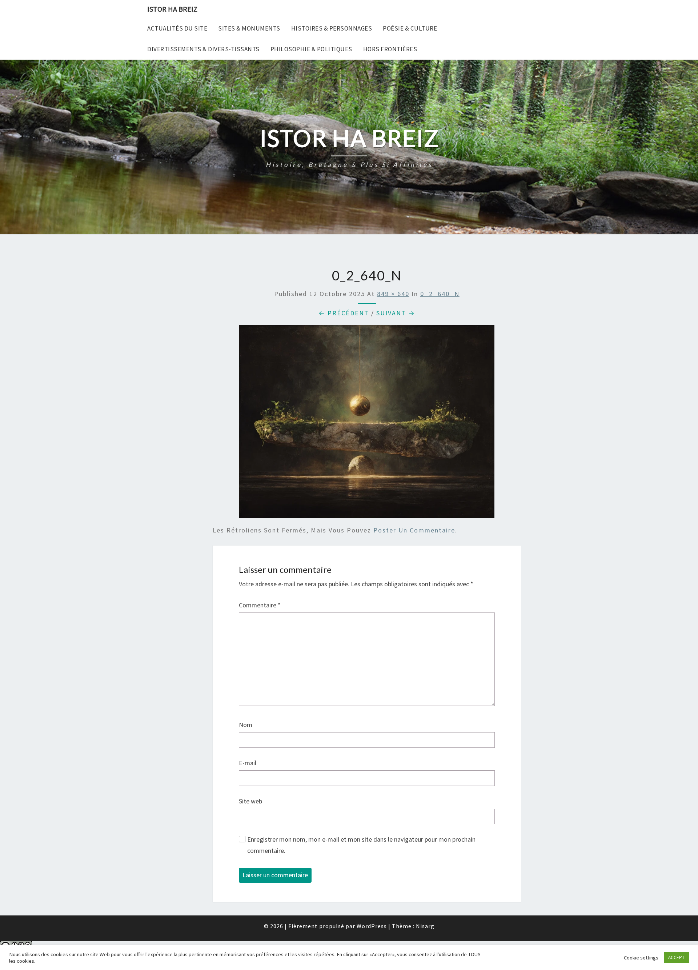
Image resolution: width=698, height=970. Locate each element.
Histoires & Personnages (331, 28)
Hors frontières (390, 49)
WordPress (372, 926)
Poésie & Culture (410, 28)
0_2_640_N (440, 294)
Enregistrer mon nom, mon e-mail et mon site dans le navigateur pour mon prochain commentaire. (361, 845)
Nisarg (425, 926)
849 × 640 (393, 294)
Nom (245, 724)
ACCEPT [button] (676, 957)
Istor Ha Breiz (172, 8)
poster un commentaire (414, 530)
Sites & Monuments (249, 28)
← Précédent (343, 313)
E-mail (247, 763)
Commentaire (260, 605)
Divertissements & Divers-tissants (203, 49)
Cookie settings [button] (641, 957)
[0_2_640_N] (366, 424)
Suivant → (395, 313)
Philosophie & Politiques (311, 49)
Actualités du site (177, 28)
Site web (250, 801)
